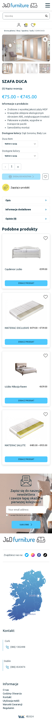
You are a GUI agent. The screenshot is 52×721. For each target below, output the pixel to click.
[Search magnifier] (46, 16)
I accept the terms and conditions (22, 515)
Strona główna (9, 31)
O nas (6, 689)
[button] (43, 175)
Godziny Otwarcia (12, 693)
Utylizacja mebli (11, 700)
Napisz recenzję (12, 88)
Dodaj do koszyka (22, 176)
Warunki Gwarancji (12, 704)
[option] (7, 68)
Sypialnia (25, 31)
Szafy (32, 31)
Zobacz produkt (26, 283)
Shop (18, 31)
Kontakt (7, 697)
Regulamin (8, 708)
